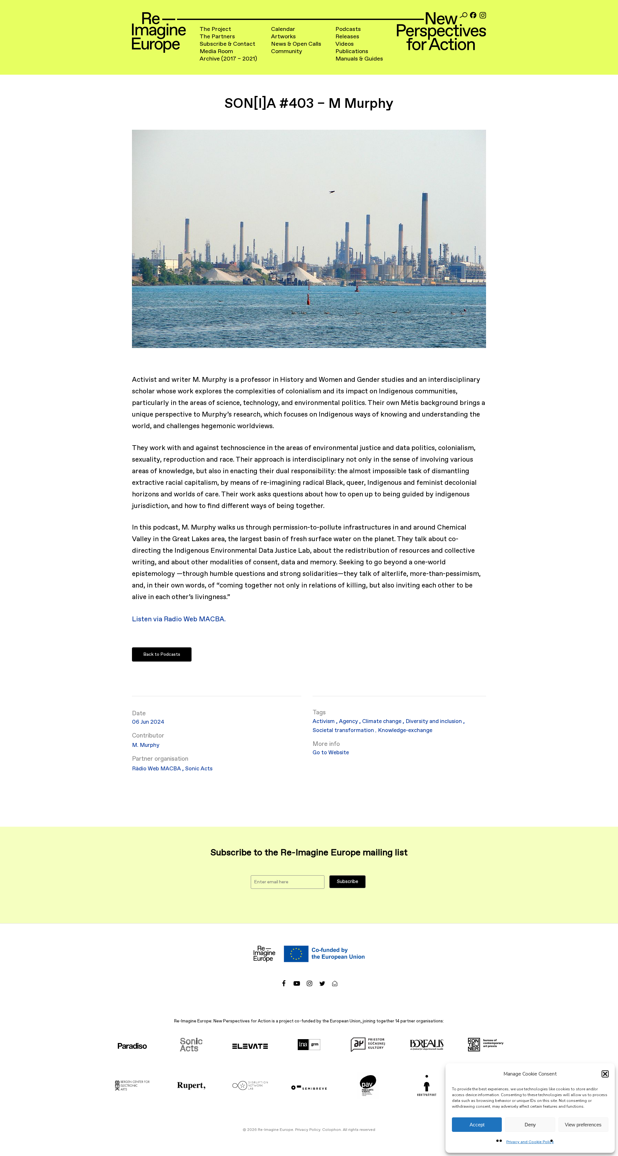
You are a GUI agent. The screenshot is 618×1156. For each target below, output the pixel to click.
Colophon (331, 1130)
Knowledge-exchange (405, 730)
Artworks (283, 36)
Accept (477, 1124)
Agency (349, 721)
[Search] (463, 15)
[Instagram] (483, 15)
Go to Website (331, 753)
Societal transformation (344, 730)
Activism (324, 721)
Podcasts (348, 29)
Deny (530, 1124)
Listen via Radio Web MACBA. (179, 619)
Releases (347, 36)
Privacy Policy (307, 1130)
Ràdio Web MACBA (157, 769)
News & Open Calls (296, 44)
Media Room (216, 51)
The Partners (217, 36)
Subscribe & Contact (227, 44)
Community (286, 51)
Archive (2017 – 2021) (228, 58)
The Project (215, 29)
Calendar (283, 29)
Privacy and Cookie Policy (530, 1142)
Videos (344, 44)
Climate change (382, 721)
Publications (351, 51)
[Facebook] (473, 15)
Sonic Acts (198, 769)
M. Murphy (145, 745)
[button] (605, 1074)
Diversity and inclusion (434, 721)
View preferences (583, 1124)
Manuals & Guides (359, 58)
